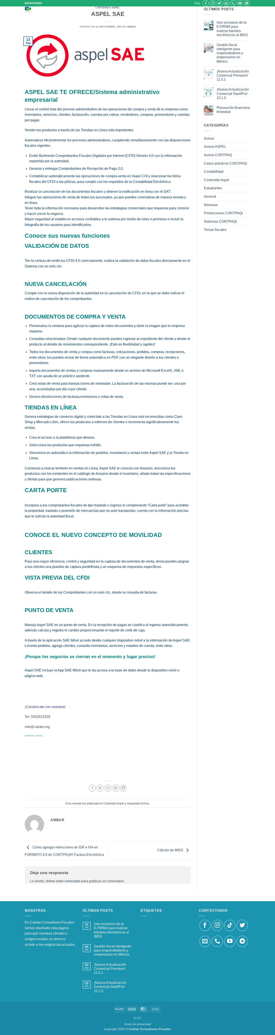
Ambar (131, 26)
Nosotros (93, 10)
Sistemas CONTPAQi (220, 221)
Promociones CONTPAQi (223, 213)
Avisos (145, 803)
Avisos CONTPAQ (218, 155)
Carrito (188, 10)
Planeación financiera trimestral (233, 110)
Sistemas (154, 10)
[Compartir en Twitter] (100, 788)
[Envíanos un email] (226, 3)
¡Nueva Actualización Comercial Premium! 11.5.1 (233, 75)
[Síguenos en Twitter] (219, 3)
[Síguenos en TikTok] (229, 925)
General (210, 196)
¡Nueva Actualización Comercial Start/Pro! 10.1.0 (233, 93)
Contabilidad (213, 171)
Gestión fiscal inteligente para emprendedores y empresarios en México (230, 53)
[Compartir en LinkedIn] (123, 788)
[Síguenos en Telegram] (247, 3)
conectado (72, 881)
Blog (197, 3)
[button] (68, 11)
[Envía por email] (108, 788)
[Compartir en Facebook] (92, 788)
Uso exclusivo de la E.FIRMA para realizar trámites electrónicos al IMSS (232, 29)
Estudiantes (213, 188)
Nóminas (211, 205)
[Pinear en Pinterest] (115, 788)
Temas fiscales (215, 229)
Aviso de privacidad (137, 1024)
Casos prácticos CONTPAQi (225, 163)
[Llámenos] (233, 3)
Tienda (170, 10)
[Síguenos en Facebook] (206, 3)
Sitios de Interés (119, 10)
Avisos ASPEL (215, 146)
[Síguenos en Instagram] (212, 3)
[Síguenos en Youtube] (240, 3)
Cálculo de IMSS (170, 850)
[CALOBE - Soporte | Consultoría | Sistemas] (42, 9)
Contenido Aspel (114, 803)
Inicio (77, 10)
